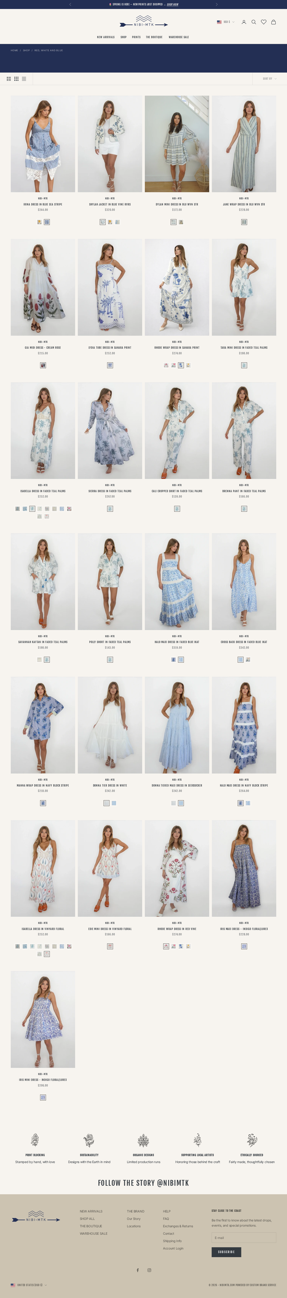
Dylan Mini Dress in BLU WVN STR (177, 204)
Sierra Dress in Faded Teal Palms (110, 491)
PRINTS (136, 37)
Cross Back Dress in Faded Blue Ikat (244, 642)
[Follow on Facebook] (137, 1270)
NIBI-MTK (43, 198)
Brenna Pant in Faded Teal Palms (244, 491)
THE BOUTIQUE (154, 37)
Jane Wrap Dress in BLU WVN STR (244, 204)
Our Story (133, 1219)
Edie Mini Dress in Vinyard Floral (110, 929)
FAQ (166, 1219)
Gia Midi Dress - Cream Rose (43, 347)
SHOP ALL (87, 1219)
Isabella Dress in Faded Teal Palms (42, 491)
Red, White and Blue (49, 50)
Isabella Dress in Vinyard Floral (43, 929)
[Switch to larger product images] (9, 79)
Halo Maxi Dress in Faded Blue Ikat (177, 642)
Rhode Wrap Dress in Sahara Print (177, 347)
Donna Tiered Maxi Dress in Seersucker (177, 785)
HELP (167, 1211)
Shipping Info (172, 1241)
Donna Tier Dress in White (110, 785)
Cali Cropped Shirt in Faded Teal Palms (177, 491)
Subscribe (226, 1252)
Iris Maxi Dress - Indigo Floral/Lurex (244, 929)
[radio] (39, 222)
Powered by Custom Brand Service (256, 1285)
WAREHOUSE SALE (179, 37)
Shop (26, 50)
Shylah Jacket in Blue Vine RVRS (110, 204)
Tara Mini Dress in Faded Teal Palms (244, 347)
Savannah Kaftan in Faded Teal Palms (42, 642)
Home (14, 50)
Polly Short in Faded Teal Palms (110, 642)
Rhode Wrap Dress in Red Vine (177, 929)
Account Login (173, 1248)
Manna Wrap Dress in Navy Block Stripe (43, 785)
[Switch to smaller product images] (16, 79)
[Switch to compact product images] (24, 79)
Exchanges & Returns (178, 1226)
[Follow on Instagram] (149, 1270)
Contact (168, 1233)
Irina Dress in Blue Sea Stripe (43, 204)
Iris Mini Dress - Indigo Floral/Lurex (43, 1080)
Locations (133, 1226)
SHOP (124, 37)
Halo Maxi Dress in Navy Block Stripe (244, 785)
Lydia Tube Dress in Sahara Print (110, 347)
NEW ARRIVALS (106, 37)
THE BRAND (135, 1211)
